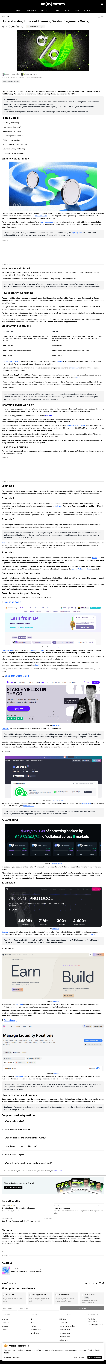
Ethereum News (65, 1330)
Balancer (19, 1004)
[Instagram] (22, 26)
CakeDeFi (5, 729)
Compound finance (56, 863)
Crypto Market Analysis (67, 1326)
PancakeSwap (12, 602)
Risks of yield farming (11, 140)
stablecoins (86, 803)
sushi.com (56, 1073)
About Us (5, 1326)
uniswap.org (55, 929)
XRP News (63, 1319)
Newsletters (35, 1333)
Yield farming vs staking (12, 131)
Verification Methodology (93, 1320)
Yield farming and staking (11, 362)
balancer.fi (56, 1001)
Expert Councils (36, 1330)
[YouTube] (3, 26)
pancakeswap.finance (57, 647)
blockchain (74, 368)
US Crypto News (65, 1333)
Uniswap (5, 932)
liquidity (38, 665)
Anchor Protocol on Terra (81, 569)
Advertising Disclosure (95, 1325)
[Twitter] (8, 26)
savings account (47, 222)
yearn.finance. (28, 806)
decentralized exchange (76, 425)
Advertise (5, 1319)
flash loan (58, 506)
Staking (60, 362)
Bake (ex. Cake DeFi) (16, 676)
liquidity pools (77, 232)
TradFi (94, 558)
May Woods (33, 74)
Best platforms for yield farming (15, 144)
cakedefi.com (56, 725)
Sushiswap (10, 1020)
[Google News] (103, 1283)
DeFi (7, 16)
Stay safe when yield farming (14, 149)
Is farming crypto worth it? (13, 136)
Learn (3, 16)
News (32, 1319)
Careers (4, 1330)
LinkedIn (48, 415)
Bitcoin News (64, 1322)
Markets (33, 1326)
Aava (61, 800)
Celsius (4, 543)
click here (58, 1171)
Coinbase (92, 934)
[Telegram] (13, 26)
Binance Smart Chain (37, 650)
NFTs (78, 378)
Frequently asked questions (13, 153)
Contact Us (5, 1322)
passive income (41, 216)
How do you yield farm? (12, 127)
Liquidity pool (55, 800)
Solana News (64, 1340)
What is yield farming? (11, 123)
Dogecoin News (65, 1337)
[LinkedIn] (17, 26)
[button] (14, 1298)
